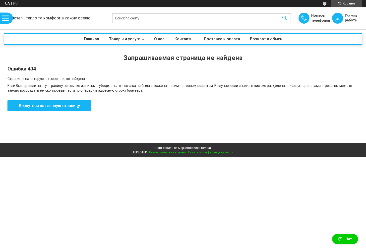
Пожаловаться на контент (167, 152)
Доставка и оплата (221, 39)
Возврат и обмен (266, 39)
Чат (349, 239)
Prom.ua (205, 148)
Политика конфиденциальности (211, 152)
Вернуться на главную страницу (49, 105)
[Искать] (285, 18)
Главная (91, 39)
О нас (159, 39)
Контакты (184, 39)
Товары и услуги (124, 39)
